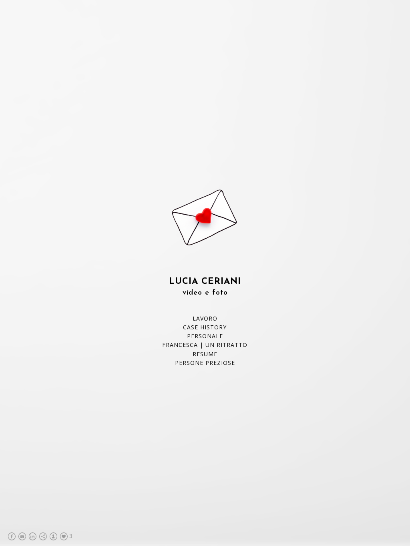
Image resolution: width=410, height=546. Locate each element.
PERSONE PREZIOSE (205, 363)
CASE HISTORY (205, 327)
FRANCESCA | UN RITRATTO (204, 345)
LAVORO (205, 318)
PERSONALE (205, 336)
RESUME (205, 354)
